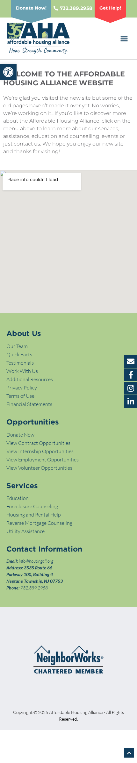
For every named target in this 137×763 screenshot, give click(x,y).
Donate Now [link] (20, 434)
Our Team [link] (17, 346)
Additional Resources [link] (29, 379)
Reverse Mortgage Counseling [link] (39, 523)
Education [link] (17, 498)
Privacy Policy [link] (21, 387)
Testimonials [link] (20, 363)
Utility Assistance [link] (25, 531)
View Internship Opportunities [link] (40, 451)
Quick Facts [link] (19, 354)
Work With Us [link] (22, 371)
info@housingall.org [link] (36, 561)
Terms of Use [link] (20, 396)
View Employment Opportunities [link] (42, 459)
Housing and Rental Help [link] (33, 514)
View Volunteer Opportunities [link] (39, 468)
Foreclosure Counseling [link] (32, 506)
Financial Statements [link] (29, 404)
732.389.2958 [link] (34, 587)
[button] (124, 39)
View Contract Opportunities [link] (38, 443)
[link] (8, 72)
